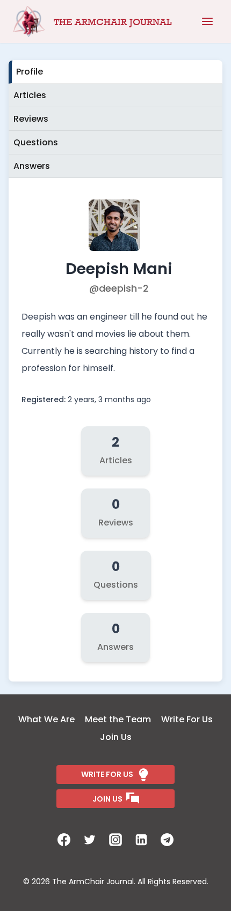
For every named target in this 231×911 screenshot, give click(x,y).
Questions (35, 142)
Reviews (30, 119)
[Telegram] (167, 840)
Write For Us (187, 719)
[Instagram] (115, 840)
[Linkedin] (141, 840)
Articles (29, 95)
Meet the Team (118, 719)
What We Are (46, 719)
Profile (29, 71)
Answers (31, 166)
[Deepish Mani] (115, 248)
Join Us (116, 737)
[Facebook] (64, 840)
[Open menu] (207, 21)
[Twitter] (90, 840)
